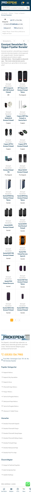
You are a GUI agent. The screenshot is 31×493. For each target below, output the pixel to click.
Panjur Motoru (7, 392)
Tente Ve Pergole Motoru (11, 396)
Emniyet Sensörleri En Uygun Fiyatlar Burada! (14, 46)
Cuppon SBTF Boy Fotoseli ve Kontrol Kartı (22, 118)
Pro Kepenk (22, 95)
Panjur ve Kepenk (19, 13)
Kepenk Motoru (8, 372)
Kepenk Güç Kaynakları (10, 377)
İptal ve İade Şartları (9, 470)
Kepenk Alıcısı (7, 382)
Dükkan (11, 13)
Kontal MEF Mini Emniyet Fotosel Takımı (22, 282)
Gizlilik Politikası (8, 475)
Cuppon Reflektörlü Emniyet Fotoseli (8, 118)
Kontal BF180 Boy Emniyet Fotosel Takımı (8, 198)
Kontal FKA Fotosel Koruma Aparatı (23, 254)
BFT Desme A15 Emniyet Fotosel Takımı (23, 90)
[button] (23, 3)
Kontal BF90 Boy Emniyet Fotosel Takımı (22, 198)
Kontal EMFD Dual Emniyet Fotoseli (22, 226)
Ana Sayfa (4, 13)
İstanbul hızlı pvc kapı (10, 452)
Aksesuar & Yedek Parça (10, 411)
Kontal (8, 203)
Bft (8, 95)
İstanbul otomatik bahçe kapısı (12, 438)
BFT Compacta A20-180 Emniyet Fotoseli (8, 90)
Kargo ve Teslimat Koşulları (11, 465)
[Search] (28, 8)
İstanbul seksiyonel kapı (10, 448)
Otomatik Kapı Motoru (10, 387)
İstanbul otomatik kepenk (11, 423)
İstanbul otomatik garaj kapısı (12, 433)
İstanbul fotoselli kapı (10, 443)
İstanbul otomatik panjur (11, 428)
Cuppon (8, 123)
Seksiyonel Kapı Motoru (10, 401)
